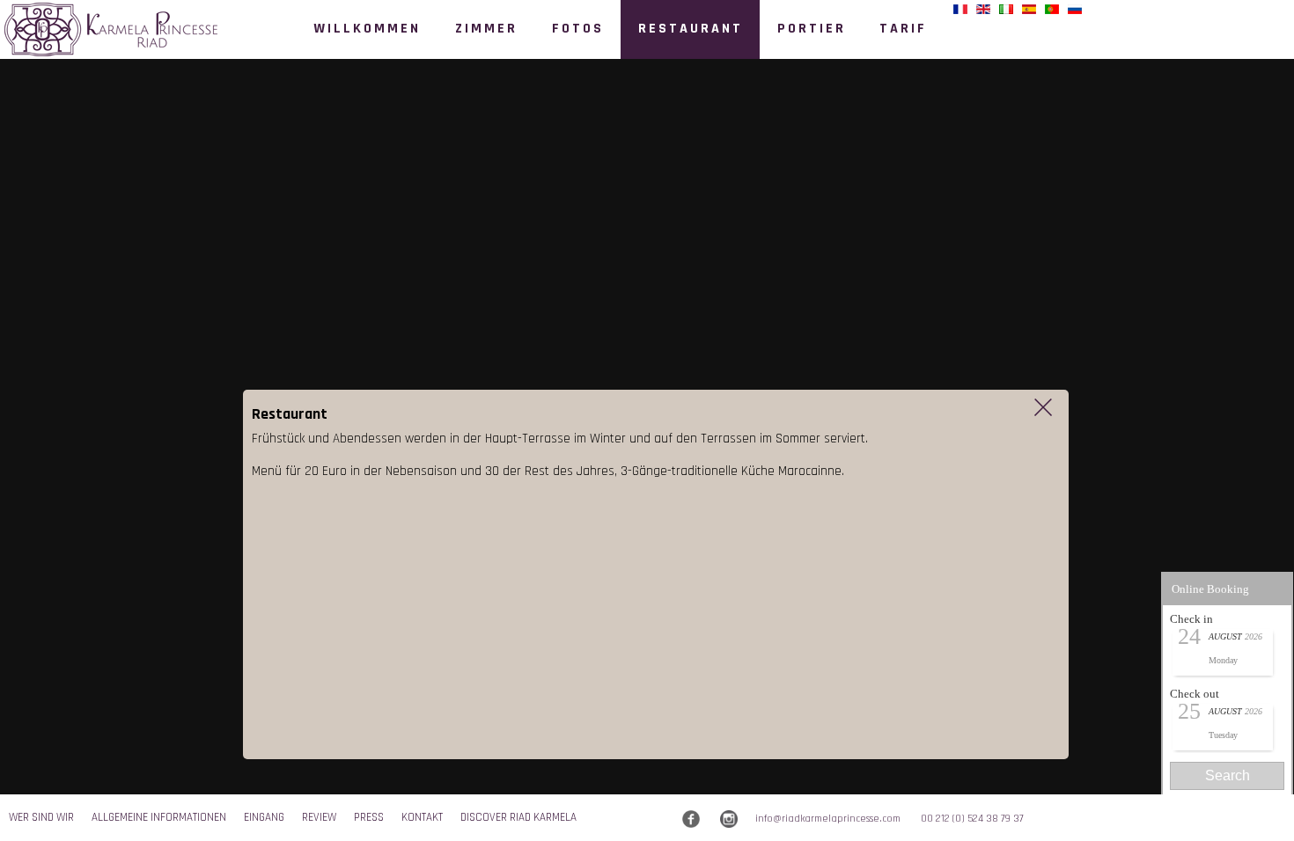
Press (369, 817)
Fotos (578, 28)
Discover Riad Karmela (518, 817)
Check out (1194, 693)
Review (319, 817)
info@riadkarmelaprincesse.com (828, 818)
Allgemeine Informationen (159, 817)
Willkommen (367, 28)
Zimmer (486, 28)
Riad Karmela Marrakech (113, 36)
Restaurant (690, 28)
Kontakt (422, 817)
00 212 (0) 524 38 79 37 (972, 818)
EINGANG (264, 817)
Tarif (903, 28)
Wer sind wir (41, 817)
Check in (1191, 618)
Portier (811, 28)
